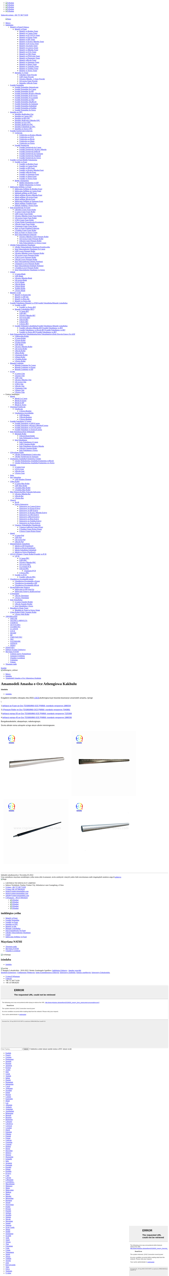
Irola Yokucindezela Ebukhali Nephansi (29, 266)
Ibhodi (12, 396)
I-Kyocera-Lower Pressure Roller (27, 255)
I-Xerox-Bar (19, 498)
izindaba (9, 694)
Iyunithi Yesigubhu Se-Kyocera (26, 95)
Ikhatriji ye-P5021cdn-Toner (29, 56)
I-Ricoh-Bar (19, 496)
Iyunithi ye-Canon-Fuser (28, 166)
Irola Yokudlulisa (16, 600)
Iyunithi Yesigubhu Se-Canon (25, 89)
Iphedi (12, 533)
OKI (11, 639)
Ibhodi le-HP (19, 403)
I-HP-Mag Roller (21, 486)
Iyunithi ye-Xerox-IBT (27, 307)
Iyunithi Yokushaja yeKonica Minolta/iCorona (31, 425)
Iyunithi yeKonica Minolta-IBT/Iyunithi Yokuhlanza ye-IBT (41, 328)
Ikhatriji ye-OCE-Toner (27, 52)
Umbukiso (14, 660)
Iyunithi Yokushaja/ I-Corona (20, 421)
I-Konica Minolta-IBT (27, 315)
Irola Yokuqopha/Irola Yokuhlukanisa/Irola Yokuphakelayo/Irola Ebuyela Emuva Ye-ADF (42, 334)
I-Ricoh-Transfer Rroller (23, 604)
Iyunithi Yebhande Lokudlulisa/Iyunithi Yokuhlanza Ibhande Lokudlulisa (41, 326)
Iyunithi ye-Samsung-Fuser (29, 174)
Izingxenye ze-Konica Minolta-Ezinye (33, 513)
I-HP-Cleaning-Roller (27, 444)
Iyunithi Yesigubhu (17, 85)
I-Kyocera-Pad (20, 540)
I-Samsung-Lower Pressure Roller (27, 264)
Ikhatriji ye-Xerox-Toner (28, 71)
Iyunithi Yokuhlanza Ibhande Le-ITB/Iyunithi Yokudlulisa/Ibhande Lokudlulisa (38, 303)
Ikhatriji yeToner (21, 29)
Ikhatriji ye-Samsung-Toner (29, 62)
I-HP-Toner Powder (26, 77)
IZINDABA (10, 647)
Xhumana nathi (11, 664)
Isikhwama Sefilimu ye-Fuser (20, 187)
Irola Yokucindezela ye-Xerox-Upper (32, 243)
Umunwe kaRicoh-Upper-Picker (31, 527)
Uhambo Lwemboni (17, 658)
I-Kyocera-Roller (21, 349)
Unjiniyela (18, 133)
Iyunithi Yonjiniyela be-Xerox (30, 158)
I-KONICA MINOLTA (18, 621)
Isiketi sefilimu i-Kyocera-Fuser (26, 197)
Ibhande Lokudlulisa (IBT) (24, 309)
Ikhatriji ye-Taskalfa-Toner (29, 66)
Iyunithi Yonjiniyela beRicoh (29, 152)
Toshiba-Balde (20, 288)
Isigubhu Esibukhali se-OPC (25, 127)
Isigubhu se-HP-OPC (22, 118)
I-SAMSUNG (15, 627)
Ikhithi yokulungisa (22, 181)
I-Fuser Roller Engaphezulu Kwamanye (29, 222)
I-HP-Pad (18, 538)
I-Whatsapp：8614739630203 (17, 898)
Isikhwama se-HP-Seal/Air (24, 589)
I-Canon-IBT (24, 311)
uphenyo (118, 877)
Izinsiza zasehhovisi (83, 972)
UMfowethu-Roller (22, 336)
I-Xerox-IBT (24, 324)
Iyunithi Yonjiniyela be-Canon (30, 147)
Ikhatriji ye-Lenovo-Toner (28, 48)
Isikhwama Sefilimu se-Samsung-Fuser (29, 201)
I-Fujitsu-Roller (20, 342)
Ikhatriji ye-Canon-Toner (28, 33)
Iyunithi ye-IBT (20, 305)
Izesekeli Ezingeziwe (8, 972)
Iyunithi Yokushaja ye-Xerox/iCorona (28, 430)
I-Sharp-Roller (20, 357)
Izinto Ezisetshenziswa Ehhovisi (47, 972)
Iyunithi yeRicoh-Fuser (27, 172)
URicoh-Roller (20, 351)
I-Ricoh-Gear (19, 471)
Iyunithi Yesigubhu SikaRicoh (25, 102)
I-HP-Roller (19, 345)
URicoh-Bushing (25, 417)
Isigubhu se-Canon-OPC (24, 116)
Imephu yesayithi (75, 970)
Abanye (13, 500)
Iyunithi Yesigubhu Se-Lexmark (26, 98)
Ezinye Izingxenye (21, 504)
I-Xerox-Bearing (25, 411)
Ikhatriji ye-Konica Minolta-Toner (31, 42)
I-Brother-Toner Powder (28, 75)
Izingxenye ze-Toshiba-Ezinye (30, 521)
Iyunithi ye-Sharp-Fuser (28, 176)
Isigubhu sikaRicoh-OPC (24, 125)
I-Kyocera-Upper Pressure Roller (31, 239)
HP (11, 635)
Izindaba (9, 676)
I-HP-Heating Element (23, 479)
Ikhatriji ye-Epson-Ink (23, 295)
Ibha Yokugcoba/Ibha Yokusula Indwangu (25, 492)
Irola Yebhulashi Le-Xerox (29, 438)
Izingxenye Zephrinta (67, 972)
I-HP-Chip (18, 378)
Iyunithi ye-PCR (21, 575)
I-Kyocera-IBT (24, 318)
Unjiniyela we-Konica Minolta (30, 135)
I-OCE (12, 631)
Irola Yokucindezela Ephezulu (25, 235)
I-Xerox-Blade (20, 291)
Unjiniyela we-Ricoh (26, 139)
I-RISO (13, 645)
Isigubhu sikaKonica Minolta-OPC (27, 120)
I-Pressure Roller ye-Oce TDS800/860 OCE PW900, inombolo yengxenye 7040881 (36, 710)
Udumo (13, 662)
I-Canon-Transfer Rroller (24, 602)
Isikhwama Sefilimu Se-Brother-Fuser (28, 189)
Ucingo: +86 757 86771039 (16, 887)
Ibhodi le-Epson (20, 401)
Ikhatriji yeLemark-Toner (28, 46)
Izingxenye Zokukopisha (101, 972)
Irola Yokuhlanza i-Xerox (28, 450)
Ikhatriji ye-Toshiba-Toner (28, 69)
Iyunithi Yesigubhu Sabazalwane (26, 87)
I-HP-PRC (23, 560)
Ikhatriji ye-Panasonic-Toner (29, 58)
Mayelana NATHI (12, 652)
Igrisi (12, 475)
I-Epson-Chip (20, 376)
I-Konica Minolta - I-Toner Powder (32, 79)
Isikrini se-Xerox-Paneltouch (25, 552)
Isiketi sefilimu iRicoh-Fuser (25, 199)
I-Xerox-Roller (20, 361)
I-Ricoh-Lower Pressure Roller (26, 259)
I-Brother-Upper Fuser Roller (25, 210)
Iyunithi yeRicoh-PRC (27, 577)
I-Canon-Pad (19, 535)
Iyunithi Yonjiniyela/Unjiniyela (21, 131)
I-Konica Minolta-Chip (23, 380)
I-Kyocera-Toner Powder (28, 81)
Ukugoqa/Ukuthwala (17, 407)
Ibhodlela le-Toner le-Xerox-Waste (27, 610)
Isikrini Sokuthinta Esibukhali (25, 550)
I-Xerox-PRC (24, 573)
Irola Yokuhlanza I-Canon (28, 442)
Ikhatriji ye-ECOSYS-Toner (29, 35)
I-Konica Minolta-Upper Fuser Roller (28, 216)
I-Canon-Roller (20, 338)
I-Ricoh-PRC (24, 569)
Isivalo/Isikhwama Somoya (20, 587)
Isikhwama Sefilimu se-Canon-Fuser (28, 191)
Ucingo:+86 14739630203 (15, 889)
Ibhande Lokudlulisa (13, 928)
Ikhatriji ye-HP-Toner (27, 39)
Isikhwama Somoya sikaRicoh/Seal (27, 591)
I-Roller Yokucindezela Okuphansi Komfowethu (32, 247)
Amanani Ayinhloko (17, 656)
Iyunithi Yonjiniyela (22, 145)
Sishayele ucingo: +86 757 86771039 (14, 15)
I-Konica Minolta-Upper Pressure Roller (34, 237)
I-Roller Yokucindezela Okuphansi (22, 245)
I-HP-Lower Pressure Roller (25, 251)
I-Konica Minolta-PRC (27, 562)
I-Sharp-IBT (23, 322)
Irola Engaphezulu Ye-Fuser (20, 208)
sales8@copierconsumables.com (17, 895)
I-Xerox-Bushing (25, 419)
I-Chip (12, 371)
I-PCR (17, 556)
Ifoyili (17, 502)
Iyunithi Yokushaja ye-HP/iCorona (27, 423)
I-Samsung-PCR (30, 571)
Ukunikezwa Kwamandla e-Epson (27, 581)
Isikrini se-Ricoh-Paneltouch (25, 548)
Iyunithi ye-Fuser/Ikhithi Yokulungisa (23, 160)
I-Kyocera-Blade (21, 280)
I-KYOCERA (15, 625)
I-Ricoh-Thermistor (22, 596)
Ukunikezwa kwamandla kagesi (21, 579)
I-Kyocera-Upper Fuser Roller (26, 218)
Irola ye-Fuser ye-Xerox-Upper (26, 232)
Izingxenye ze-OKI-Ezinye (29, 515)
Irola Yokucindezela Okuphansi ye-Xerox (30, 270)
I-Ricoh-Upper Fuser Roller (25, 224)
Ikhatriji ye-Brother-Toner (28, 31)
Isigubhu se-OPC (16, 112)
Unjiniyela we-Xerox (27, 143)
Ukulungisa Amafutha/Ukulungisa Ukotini (25, 459)
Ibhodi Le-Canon (21, 398)
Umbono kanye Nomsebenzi (20, 654)
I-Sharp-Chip (19, 390)
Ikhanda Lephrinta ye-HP (24, 369)
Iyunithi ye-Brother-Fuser (28, 164)
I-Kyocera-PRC (25, 564)
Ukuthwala (19, 409)
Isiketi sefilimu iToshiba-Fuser (26, 203)
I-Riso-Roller (19, 353)
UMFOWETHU (16, 637)
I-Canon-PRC (24, 558)
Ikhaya (8, 23)
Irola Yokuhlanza (21, 440)
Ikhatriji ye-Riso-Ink (22, 299)
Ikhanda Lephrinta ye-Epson (25, 367)
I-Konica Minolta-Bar (22, 494)
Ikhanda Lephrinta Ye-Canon (25, 365)
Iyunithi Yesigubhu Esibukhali (26, 106)
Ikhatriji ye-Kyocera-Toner (29, 44)
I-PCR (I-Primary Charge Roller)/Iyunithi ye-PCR (28, 554)
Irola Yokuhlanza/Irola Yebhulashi (22, 432)
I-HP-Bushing (24, 415)
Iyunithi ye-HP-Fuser (27, 168)
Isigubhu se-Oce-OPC (23, 122)
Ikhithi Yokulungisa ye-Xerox (30, 185)
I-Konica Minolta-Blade (23, 278)
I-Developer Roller (17, 452)
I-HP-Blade (19, 276)
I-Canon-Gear (20, 467)
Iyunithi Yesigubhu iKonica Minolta (28, 93)
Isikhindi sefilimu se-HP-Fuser (26, 193)
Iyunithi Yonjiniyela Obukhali (30, 156)
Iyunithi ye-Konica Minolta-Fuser (31, 170)
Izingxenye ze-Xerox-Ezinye (29, 523)
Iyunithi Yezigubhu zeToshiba (25, 108)
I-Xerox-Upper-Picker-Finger (30, 531)
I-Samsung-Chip (21, 388)
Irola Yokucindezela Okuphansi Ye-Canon (30, 249)
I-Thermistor (14, 594)
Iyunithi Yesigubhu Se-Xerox (25, 110)
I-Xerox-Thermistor (22, 598)
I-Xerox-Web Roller (22, 614)
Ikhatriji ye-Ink (15, 293)
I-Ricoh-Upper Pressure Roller (30, 241)
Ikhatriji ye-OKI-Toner (27, 54)
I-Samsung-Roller (21, 355)
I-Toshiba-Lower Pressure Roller (27, 268)
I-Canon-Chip (20, 374)
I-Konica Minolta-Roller (23, 347)
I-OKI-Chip (19, 384)
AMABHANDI (11, 616)
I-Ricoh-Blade (20, 284)
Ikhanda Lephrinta (16, 363)
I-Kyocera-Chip (20, 382)
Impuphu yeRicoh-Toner (28, 83)
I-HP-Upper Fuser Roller (24, 214)
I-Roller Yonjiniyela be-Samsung (26, 457)
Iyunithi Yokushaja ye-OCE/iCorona (28, 428)
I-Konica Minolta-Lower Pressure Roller (29, 253)
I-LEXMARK (15, 641)
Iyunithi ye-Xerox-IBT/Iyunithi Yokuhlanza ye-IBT (38, 332)
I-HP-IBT (22, 313)
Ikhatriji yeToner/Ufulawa (19, 27)
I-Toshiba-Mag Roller (22, 488)
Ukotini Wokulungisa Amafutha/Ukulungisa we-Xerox (34, 463)
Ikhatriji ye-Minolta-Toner (28, 50)
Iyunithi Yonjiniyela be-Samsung (31, 154)
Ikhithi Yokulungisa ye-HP (29, 183)
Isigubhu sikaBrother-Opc (24, 114)
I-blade (12, 272)
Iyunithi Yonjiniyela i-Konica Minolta (32, 149)
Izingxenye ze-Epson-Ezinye (29, 508)
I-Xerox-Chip (20, 392)
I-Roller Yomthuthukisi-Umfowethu (28, 455)
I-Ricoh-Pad (19, 542)
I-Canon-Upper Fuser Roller (25, 212)
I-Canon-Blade (20, 274)
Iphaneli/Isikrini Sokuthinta (20, 544)
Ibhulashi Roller (20, 434)
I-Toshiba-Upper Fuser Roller (25, 230)
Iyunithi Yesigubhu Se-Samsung (26, 104)
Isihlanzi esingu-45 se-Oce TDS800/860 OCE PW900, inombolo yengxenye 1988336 (37, 717)
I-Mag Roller (15, 481)
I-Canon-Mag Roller (22, 484)
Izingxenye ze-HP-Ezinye (28, 511)
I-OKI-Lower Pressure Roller (25, 257)
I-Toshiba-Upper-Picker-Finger (30, 529)
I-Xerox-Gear (20, 473)
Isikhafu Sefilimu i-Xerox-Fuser (26, 205)
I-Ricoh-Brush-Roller (27, 436)
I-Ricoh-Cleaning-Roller (28, 448)
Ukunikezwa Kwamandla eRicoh (27, 585)
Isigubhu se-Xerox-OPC (23, 129)
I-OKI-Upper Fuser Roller (24, 220)
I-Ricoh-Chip (19, 386)
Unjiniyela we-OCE (26, 137)
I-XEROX (14, 623)
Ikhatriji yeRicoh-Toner (27, 60)
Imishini (13, 465)
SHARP (13, 633)
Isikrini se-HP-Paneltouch (24, 546)
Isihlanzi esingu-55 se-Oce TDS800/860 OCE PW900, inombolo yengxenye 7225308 (37, 714)
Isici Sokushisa (15, 477)
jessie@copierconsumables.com (17, 891)
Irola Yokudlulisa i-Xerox (24, 606)
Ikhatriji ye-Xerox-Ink (23, 301)
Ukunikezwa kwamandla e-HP (26, 583)
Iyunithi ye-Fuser (21, 162)
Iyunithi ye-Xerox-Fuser (28, 179)
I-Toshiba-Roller (21, 359)
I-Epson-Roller (20, 340)
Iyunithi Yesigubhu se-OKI (24, 100)
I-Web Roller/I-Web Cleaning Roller (23, 612)
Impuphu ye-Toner (21, 73)
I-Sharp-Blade (20, 286)
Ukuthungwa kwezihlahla (24, 413)
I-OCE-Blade (19, 282)
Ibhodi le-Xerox (20, 405)
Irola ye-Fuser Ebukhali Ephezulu (27, 228)
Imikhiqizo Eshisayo (59, 970)
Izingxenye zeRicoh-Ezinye (29, 517)
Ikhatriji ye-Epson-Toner (28, 37)
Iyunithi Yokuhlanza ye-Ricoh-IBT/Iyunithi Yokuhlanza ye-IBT (42, 330)
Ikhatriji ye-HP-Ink (22, 297)
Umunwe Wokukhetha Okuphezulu (28, 525)
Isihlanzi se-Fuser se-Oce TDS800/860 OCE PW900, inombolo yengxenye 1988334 (36, 706)
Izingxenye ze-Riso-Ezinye (29, 519)
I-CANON (14, 629)
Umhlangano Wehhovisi (26, 972)
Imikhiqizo (9, 25)
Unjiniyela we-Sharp (26, 141)
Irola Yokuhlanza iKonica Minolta (31, 446)
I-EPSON (13, 643)
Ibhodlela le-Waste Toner (19, 608)
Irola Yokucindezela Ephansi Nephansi (29, 262)
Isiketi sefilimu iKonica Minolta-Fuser (28, 195)
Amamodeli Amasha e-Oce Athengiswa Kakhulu (23, 678)
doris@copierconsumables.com (17, 893)
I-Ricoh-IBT (23, 320)
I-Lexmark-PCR (25, 567)
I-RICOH (13, 618)
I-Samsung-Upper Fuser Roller (26, 226)
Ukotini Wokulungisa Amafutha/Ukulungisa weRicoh (34, 461)
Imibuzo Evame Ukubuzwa (16, 650)
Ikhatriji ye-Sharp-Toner (28, 64)
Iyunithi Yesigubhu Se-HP (24, 91)
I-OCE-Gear (19, 469)
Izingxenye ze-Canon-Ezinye (29, 506)
